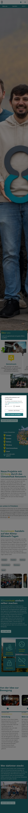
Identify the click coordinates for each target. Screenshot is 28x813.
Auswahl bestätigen (14, 410)
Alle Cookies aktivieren (14, 414)
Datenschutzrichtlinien (13, 402)
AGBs (6, 404)
